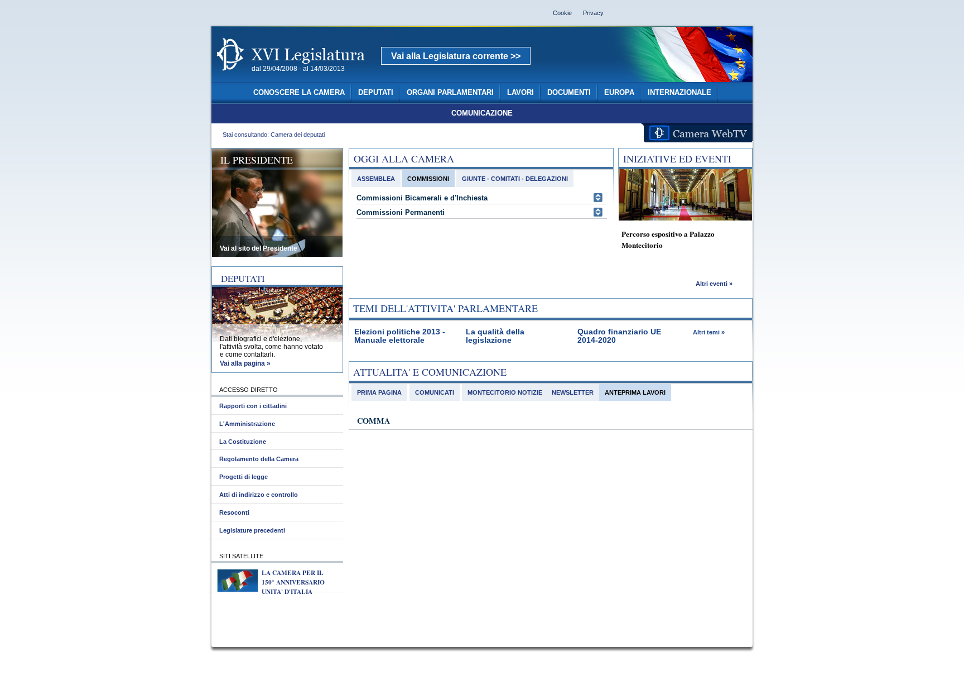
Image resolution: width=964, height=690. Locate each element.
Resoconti (234, 512)
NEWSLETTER (573, 392)
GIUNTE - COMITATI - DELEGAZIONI (515, 178)
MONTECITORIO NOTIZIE (504, 392)
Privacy (593, 12)
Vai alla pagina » (245, 363)
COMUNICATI (434, 392)
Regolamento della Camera (258, 459)
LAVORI (520, 93)
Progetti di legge (243, 476)
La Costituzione (242, 441)
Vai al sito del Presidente (258, 248)
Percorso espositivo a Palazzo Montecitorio (668, 239)
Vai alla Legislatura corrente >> (455, 56)
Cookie (562, 12)
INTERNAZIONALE (679, 93)
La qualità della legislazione (495, 336)
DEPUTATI (375, 93)
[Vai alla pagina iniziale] (304, 77)
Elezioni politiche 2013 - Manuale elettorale (399, 336)
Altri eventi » (714, 283)
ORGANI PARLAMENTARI (450, 93)
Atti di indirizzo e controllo (258, 494)
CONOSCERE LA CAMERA (299, 93)
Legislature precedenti (252, 530)
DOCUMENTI (569, 93)
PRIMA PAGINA (379, 392)
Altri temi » (709, 332)
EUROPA (619, 93)
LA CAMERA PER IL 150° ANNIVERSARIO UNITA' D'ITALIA (293, 582)
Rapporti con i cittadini (253, 405)
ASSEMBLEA (376, 178)
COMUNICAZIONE (482, 113)
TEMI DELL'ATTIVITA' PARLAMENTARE (445, 308)
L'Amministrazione (247, 423)
